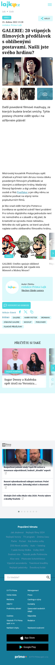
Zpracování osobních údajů (36, 610)
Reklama (10, 599)
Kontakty (31, 604)
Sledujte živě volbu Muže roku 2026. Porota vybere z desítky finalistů (27, 497)
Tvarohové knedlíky (38, 563)
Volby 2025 (38, 550)
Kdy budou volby (36, 541)
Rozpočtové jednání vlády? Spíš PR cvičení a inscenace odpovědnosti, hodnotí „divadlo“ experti (27, 468)
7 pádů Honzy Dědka (21, 550)
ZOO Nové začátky (19, 545)
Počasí (22, 541)
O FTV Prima (12, 590)
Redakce (31, 620)
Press (30, 595)
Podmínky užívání (14, 608)
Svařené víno (14, 554)
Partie (14, 541)
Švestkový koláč (38, 567)
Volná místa (11, 595)
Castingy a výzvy (34, 599)
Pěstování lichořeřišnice (33, 558)
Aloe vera (14, 558)
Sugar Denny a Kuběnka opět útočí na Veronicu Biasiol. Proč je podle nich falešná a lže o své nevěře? (21, 381)
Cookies (10, 616)
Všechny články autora (32, 290)
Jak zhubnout (17, 532)
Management (33, 590)
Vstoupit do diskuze (18, 305)
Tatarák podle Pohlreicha (35, 554)
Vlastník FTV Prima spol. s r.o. (14, 622)
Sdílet (44, 19)
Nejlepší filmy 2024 (35, 532)
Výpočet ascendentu (17, 563)
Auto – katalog (37, 545)
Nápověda (32, 616)
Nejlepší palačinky (18, 567)
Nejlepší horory (13, 537)
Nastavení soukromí (36, 628)
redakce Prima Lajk (12, 25)
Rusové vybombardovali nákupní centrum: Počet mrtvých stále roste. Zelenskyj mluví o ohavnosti (26, 483)
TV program (29, 537)
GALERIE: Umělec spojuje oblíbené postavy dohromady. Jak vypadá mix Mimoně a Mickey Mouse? (21, 267)
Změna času (43, 537)
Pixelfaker (22, 192)
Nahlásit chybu (13, 628)
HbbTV (9, 604)
